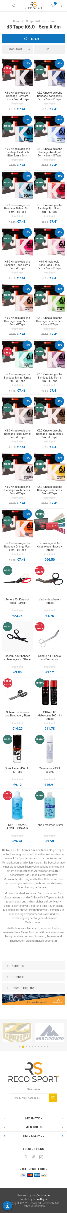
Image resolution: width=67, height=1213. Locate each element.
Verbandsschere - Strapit (50, 601)
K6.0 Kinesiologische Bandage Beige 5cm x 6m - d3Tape (17, 321)
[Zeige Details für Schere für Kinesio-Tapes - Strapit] (17, 580)
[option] (17, 1032)
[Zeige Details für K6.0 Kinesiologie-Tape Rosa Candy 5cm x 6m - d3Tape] (49, 242)
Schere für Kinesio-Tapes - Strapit (17, 601)
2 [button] (22, 1046)
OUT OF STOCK (7, 70)
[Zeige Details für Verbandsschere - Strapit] (49, 580)
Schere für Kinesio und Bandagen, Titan (17, 714)
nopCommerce (41, 1195)
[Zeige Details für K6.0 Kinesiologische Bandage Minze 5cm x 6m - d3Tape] (17, 355)
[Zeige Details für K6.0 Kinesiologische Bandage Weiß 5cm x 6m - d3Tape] (17, 467)
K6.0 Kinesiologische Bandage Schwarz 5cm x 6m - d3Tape (17, 96)
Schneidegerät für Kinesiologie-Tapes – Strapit (50, 547)
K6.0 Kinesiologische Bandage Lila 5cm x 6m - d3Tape (49, 378)
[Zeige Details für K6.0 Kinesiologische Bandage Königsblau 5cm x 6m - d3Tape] (49, 73)
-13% (27, 63)
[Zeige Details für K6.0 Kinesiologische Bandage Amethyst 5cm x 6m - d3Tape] (49, 129)
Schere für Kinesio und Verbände (49, 657)
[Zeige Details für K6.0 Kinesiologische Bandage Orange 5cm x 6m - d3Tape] (17, 524)
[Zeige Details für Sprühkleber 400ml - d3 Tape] (17, 749)
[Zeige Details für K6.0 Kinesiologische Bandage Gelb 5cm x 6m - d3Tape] (49, 467)
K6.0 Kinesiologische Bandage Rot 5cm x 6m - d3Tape (49, 208)
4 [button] (29, 1046)
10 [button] (47, 1046)
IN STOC (40, 70)
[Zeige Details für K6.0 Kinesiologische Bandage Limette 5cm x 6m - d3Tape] (49, 298)
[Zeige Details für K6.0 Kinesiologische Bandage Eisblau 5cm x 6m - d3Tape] (17, 186)
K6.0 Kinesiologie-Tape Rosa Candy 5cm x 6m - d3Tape (49, 265)
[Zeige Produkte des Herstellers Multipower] (17, 1032)
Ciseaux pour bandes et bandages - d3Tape (17, 657)
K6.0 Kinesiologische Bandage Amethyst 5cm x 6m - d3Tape (49, 152)
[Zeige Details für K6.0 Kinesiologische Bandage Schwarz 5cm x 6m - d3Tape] (17, 73)
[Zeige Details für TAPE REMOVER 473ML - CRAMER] (17, 805)
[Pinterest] (26, 1157)
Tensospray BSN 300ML (49, 770)
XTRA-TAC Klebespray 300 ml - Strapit (50, 715)
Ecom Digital (40, 1199)
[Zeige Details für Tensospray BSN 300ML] (49, 749)
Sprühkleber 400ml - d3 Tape (17, 770)
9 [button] (44, 1046)
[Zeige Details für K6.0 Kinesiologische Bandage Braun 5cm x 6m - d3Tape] (49, 411)
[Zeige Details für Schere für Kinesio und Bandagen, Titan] (17, 692)
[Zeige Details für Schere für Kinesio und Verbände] (49, 636)
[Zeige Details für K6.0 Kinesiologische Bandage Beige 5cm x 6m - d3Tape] (17, 298)
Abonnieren (53, 1098)
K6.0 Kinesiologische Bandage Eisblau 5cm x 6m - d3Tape (17, 208)
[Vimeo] (33, 1156)
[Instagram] (41, 1157)
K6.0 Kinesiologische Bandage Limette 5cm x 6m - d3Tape (49, 321)
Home (16, 21)
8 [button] (41, 1046)
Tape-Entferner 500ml (49, 825)
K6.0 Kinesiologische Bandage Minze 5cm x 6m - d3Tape (17, 378)
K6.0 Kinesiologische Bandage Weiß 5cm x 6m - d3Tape (17, 490)
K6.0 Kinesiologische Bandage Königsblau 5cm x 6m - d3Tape (49, 96)
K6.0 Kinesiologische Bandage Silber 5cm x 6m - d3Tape (17, 434)
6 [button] (35, 1046)
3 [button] (26, 1047)
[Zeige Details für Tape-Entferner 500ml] (49, 805)
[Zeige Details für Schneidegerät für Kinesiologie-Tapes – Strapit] (49, 524)
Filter (34, 38)
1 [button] (19, 1046)
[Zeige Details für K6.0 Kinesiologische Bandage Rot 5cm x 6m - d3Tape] (49, 186)
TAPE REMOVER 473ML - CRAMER (17, 826)
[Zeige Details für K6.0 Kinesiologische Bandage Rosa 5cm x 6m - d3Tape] (17, 242)
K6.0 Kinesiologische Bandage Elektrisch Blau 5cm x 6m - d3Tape (17, 153)
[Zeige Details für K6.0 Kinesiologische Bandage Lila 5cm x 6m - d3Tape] (49, 355)
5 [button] (32, 1046)
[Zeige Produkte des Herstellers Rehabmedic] (49, 1032)
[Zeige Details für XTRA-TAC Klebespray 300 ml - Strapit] (49, 692)
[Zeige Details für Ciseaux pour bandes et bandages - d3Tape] (17, 636)
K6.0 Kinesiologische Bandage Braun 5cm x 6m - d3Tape (49, 434)
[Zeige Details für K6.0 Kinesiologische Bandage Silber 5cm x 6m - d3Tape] (17, 411)
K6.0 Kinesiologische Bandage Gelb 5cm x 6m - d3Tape (49, 490)
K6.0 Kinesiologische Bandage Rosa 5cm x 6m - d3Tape (17, 265)
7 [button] (38, 1046)
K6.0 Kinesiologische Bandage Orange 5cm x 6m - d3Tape (17, 547)
